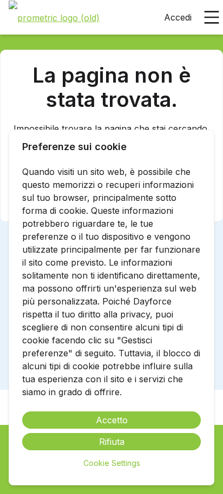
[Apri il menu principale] (211, 17)
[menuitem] (54, 18)
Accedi (178, 17)
